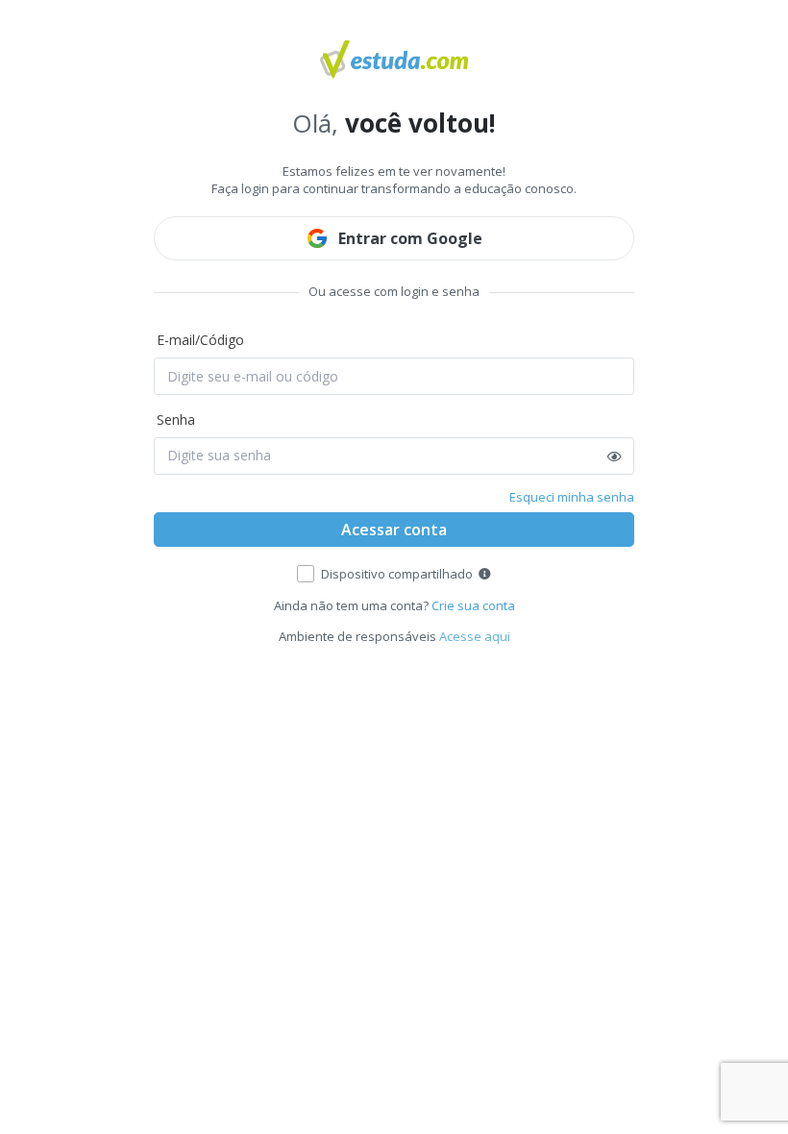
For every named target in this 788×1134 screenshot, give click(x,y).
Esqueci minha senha (571, 496)
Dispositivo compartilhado (397, 573)
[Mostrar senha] (614, 456)
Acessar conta (394, 529)
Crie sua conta (473, 605)
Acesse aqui (474, 636)
